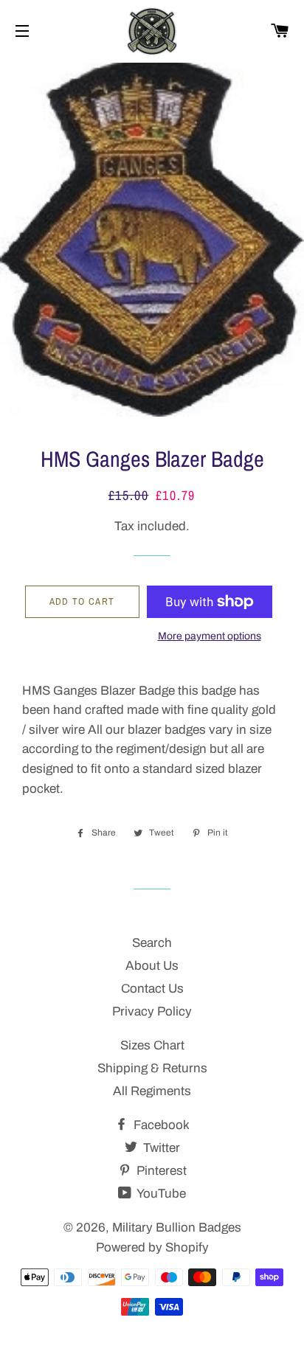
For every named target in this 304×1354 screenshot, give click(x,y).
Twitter (160, 1148)
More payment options (209, 636)
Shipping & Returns (152, 1068)
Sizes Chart (152, 1045)
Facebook (160, 1125)
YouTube (160, 1194)
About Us (152, 966)
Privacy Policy (152, 1011)
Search (152, 943)
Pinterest (160, 1171)
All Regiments (152, 1091)
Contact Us (152, 989)
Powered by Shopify (152, 1247)
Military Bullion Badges (176, 1228)
